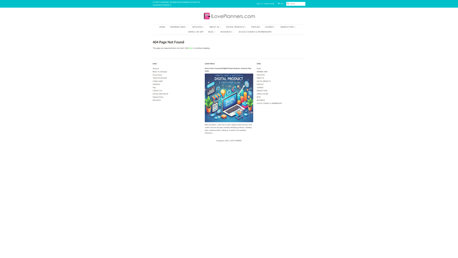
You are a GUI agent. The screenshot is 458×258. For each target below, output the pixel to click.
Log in (258, 4)
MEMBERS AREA (178, 27)
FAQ (154, 87)
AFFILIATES (197, 27)
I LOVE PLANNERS (235, 141)
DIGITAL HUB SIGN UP (160, 94)
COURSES (269, 27)
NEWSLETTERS (288, 27)
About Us (156, 68)
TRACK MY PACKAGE (160, 78)
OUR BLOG (156, 84)
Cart (282, 4)
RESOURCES (226, 32)
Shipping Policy (158, 97)
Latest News (210, 64)
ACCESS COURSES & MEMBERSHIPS (255, 32)
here (190, 48)
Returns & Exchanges (160, 72)
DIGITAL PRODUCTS (235, 27)
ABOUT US (215, 27)
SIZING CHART (158, 81)
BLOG (211, 32)
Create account (269, 4)
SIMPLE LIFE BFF (196, 32)
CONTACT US (157, 91)
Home (162, 27)
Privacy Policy (157, 75)
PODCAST (255, 27)
